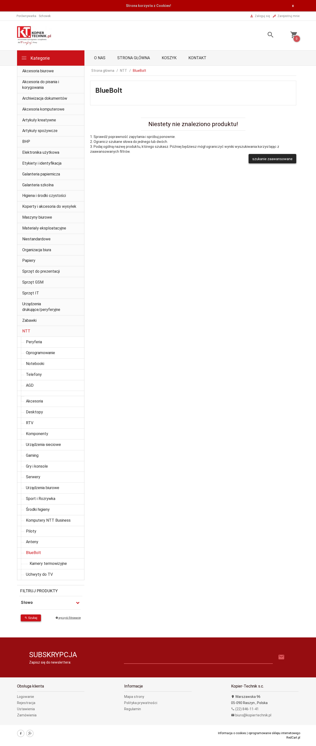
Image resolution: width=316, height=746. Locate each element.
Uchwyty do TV (39, 574)
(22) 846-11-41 (247, 709)
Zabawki (29, 320)
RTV (29, 423)
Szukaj (32, 618)
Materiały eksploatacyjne (44, 228)
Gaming (32, 455)
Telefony (34, 374)
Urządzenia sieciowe (43, 444)
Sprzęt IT (30, 293)
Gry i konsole (37, 466)
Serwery (33, 477)
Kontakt (197, 58)
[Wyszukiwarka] (264, 35)
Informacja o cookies (232, 733)
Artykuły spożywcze (40, 130)
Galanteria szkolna (38, 185)
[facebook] (20, 733)
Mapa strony (134, 697)
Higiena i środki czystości (44, 195)
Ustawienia (26, 709)
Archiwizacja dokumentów (44, 98)
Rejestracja (26, 703)
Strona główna (133, 58)
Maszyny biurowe (37, 217)
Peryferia (34, 342)
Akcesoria (34, 401)
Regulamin (132, 709)
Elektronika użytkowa (40, 152)
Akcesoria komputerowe (43, 109)
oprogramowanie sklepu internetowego (274, 733)
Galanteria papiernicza (41, 174)
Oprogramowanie (40, 352)
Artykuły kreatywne (39, 120)
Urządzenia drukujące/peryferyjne (41, 307)
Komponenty (37, 433)
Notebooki (35, 363)
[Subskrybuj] (281, 657)
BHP (26, 141)
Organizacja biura (36, 250)
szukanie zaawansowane (272, 159)
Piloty (31, 531)
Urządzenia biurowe (42, 487)
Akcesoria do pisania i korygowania (40, 84)
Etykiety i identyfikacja (41, 163)
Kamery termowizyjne (48, 563)
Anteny (32, 541)
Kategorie (40, 58)
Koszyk (169, 58)
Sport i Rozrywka (40, 498)
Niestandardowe (36, 239)
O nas (99, 58)
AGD (30, 385)
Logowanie (25, 697)
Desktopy (34, 412)
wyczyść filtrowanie (69, 617)
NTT (26, 331)
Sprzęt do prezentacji (41, 271)
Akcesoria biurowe (38, 71)
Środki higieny (38, 509)
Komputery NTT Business (48, 520)
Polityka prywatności (140, 703)
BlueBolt (33, 552)
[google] (30, 733)
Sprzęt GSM (32, 282)
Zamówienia (27, 715)
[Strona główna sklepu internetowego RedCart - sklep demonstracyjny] (34, 35)
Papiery (28, 260)
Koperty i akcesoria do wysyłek (49, 206)
